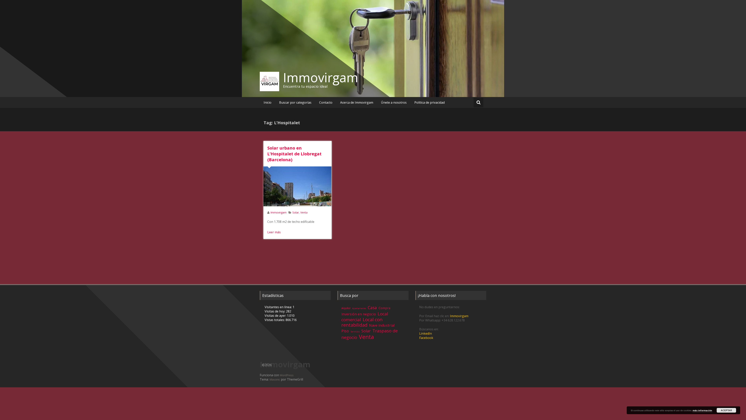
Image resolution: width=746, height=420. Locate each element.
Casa (372, 307)
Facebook (426, 338)
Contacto (325, 102)
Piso (345, 330)
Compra (384, 308)
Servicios (355, 331)
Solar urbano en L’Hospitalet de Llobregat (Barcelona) (294, 153)
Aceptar (726, 410)
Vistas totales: (275, 320)
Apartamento (359, 308)
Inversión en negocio (358, 314)
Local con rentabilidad (362, 322)
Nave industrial (382, 325)
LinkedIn (425, 333)
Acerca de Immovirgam (356, 102)
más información (702, 410)
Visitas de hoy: (275, 311)
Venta (304, 212)
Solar (295, 212)
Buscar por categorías (295, 102)
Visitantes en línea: (279, 307)
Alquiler (345, 308)
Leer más (274, 232)
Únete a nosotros (394, 102)
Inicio (267, 102)
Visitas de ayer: (276, 315)
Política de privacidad (429, 102)
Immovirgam (320, 77)
